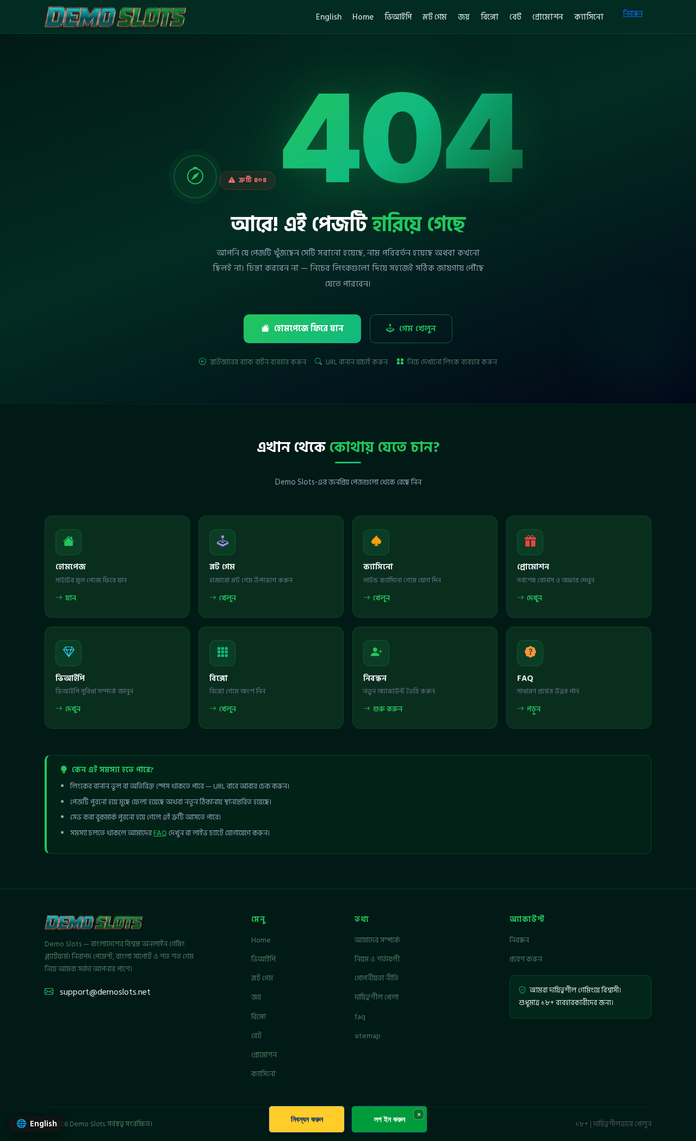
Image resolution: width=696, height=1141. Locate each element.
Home (363, 16)
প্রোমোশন (547, 16)
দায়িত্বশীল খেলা (377, 997)
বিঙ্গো (490, 16)
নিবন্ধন (633, 13)
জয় (464, 16)
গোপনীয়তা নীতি (377, 978)
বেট (515, 16)
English (328, 16)
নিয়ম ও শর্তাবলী (377, 959)
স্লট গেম (434, 16)
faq (360, 1017)
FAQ (160, 833)
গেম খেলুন (417, 329)
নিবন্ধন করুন (307, 1119)
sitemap (368, 1036)
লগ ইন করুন (389, 1119)
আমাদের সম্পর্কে (377, 940)
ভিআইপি (398, 16)
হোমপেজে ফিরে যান (309, 329)
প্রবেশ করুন (525, 959)
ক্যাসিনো (589, 16)
